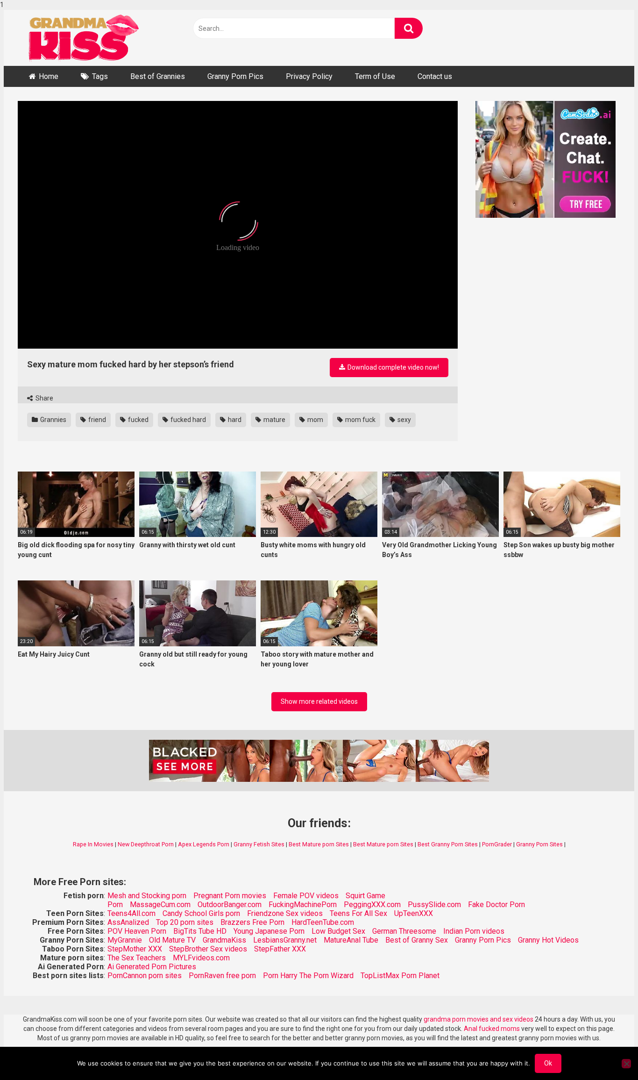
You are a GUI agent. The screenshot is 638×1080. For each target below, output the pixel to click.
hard (234, 419)
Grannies (52, 419)
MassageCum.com (160, 904)
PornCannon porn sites (144, 975)
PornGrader (497, 844)
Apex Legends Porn (203, 844)
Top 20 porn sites (184, 922)
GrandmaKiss (224, 940)
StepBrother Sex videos (208, 948)
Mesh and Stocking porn (146, 895)
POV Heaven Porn (136, 931)
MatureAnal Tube (351, 940)
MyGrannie (124, 940)
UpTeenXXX (413, 913)
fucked (138, 419)
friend (96, 419)
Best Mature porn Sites (319, 844)
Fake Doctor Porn (496, 904)
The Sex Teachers (136, 957)
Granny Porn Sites (539, 844)
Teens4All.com (131, 913)
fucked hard (187, 419)
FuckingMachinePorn (303, 904)
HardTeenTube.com (322, 922)
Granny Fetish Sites (259, 844)
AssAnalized (128, 922)
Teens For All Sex (358, 913)
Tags (100, 76)
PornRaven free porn (222, 975)
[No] (626, 1063)
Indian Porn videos (473, 931)
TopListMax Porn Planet (400, 975)
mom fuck (360, 419)
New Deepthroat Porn (146, 844)
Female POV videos (306, 895)
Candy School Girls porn (201, 913)
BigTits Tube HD (200, 931)
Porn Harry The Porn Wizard (308, 975)
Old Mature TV (172, 940)
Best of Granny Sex (416, 940)
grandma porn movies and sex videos (478, 1019)
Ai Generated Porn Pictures (151, 966)
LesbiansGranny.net (285, 940)
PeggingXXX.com (372, 904)
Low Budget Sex (338, 931)
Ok (548, 1063)
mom (314, 419)
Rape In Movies (93, 844)
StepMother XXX (134, 948)
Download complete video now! (392, 367)
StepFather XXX (280, 948)
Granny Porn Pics (235, 76)
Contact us (435, 76)
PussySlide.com (434, 904)
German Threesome (404, 931)
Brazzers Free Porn (252, 922)
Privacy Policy (309, 76)
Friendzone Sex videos (285, 913)
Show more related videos (319, 701)
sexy (403, 419)
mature (273, 419)
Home (48, 76)
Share (43, 398)
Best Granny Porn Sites (448, 844)
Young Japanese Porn (269, 931)
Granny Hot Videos (548, 940)
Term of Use (375, 76)
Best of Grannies (157, 76)
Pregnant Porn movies (229, 895)
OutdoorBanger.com (230, 904)
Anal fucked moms (492, 1028)
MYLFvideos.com (201, 957)
